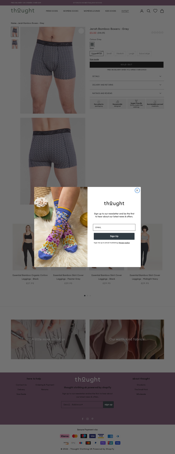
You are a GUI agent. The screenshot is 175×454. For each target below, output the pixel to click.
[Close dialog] (137, 190)
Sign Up (114, 236)
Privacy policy (124, 243)
